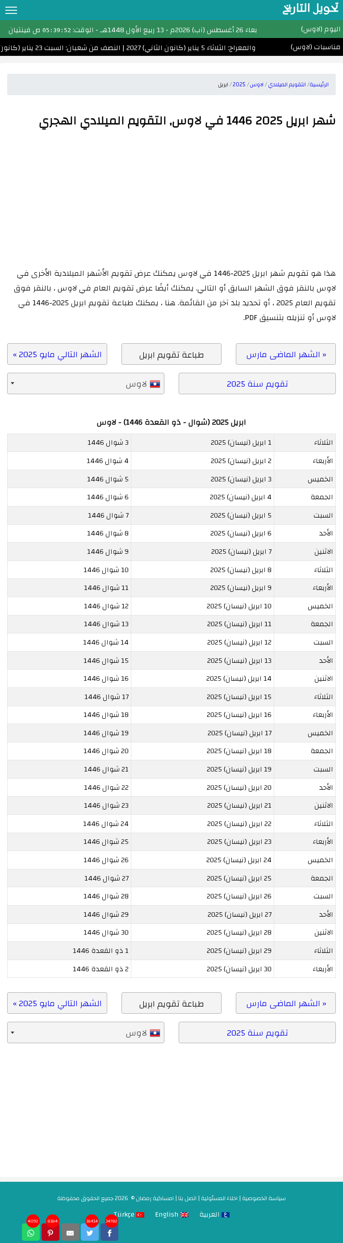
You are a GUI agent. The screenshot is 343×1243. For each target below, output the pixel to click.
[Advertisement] (171, 198)
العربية (210, 1214)
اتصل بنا (187, 1198)
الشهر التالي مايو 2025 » (57, 354)
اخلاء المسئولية (219, 1198)
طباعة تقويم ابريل (171, 355)
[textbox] (86, 384)
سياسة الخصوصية (264, 1198)
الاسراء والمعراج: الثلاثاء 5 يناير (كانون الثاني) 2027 (205, 48)
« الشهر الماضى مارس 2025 (286, 355)
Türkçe (124, 1214)
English (167, 1214)
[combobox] (86, 384)
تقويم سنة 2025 (257, 384)
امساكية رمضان (155, 1198)
